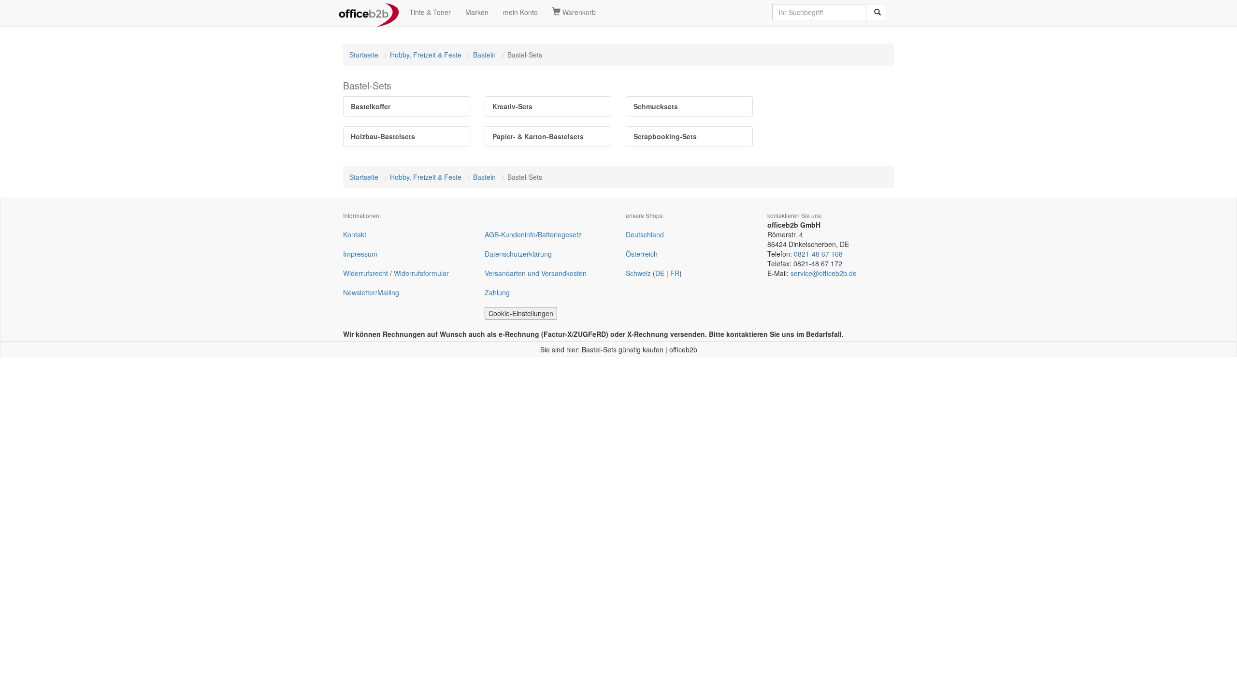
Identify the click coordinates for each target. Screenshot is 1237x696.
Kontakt (354, 234)
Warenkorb (578, 12)
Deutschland (645, 234)
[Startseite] (369, 12)
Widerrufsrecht (365, 273)
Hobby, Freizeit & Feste (425, 54)
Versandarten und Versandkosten (536, 273)
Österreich (642, 254)
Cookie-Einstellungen (521, 313)
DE (659, 273)
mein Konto (520, 12)
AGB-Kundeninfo (510, 234)
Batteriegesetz (560, 234)
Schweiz (638, 273)
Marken (477, 12)
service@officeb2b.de (824, 273)
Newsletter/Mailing (371, 292)
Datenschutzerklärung (518, 254)
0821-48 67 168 (818, 254)
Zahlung (497, 292)
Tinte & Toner (430, 12)
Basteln (484, 54)
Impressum (360, 254)
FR (674, 273)
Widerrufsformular (421, 273)
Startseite (363, 54)
